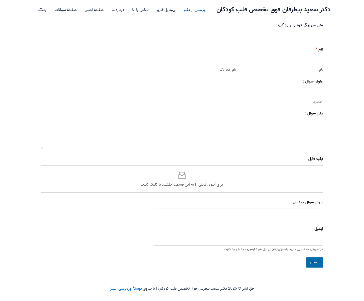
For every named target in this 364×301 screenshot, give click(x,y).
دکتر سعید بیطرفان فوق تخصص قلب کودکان (273, 9)
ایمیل (318, 229)
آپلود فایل (315, 159)
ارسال (314, 262)
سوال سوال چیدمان (308, 202)
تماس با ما (140, 10)
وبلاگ (42, 10)
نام (321, 70)
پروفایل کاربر (166, 10)
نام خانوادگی (227, 70)
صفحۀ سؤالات (65, 10)
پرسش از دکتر (194, 10)
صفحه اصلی (94, 10)
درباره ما (118, 10)
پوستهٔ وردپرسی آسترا (126, 288)
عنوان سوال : (313, 81)
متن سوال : (314, 113)
